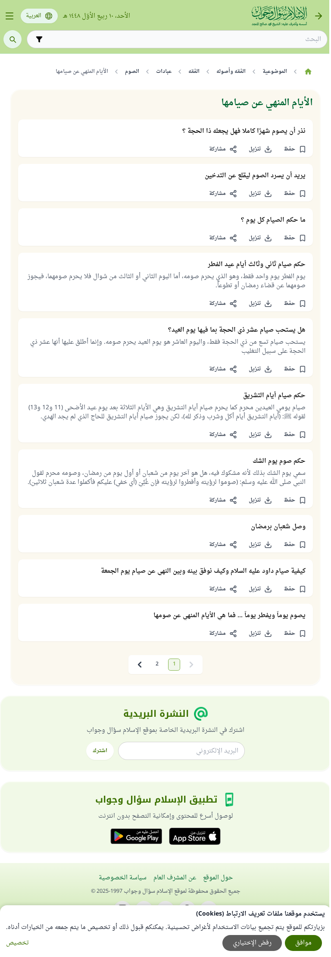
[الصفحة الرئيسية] (308, 72)
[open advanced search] (39, 39)
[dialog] (165, 931)
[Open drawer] (9, 16)
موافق (303, 943)
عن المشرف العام (174, 877)
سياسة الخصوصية (123, 877)
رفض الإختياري (252, 943)
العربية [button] (33, 16)
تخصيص (17, 943)
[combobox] (183, 39)
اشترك (100, 751)
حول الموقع (218, 877)
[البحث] (12, 39)
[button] (294, 149)
